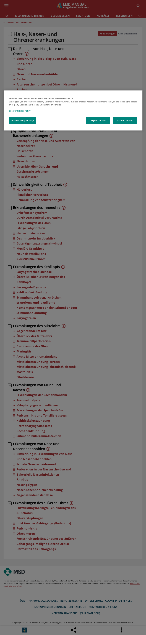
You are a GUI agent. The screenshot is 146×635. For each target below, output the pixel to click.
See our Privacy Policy (19, 110)
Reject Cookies (98, 120)
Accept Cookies (125, 120)
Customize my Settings (22, 120)
